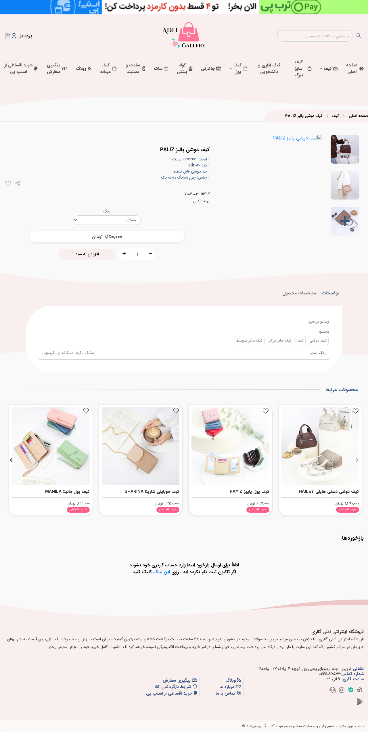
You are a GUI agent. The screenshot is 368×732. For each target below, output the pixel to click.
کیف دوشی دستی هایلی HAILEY (329, 491)
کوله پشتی (182, 68)
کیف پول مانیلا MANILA (67, 491)
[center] (358, 36)
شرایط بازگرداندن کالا (173, 687)
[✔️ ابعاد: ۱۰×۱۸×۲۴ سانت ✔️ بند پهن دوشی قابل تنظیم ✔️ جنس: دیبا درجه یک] (320, 445)
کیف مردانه (105, 68)
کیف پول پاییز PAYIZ (249, 491)
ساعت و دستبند (133, 68)
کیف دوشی (318, 341)
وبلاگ (81, 68)
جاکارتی (208, 68)
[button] (357, 460)
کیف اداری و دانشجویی (269, 68)
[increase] (124, 254)
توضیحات (330, 293)
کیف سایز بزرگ (298, 68)
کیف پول (237, 68)
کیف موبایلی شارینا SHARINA (151, 491)
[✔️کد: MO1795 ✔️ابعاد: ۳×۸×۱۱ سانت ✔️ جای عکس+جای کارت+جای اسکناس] (230, 445)
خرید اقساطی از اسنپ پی (18, 68)
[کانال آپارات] (360, 690)
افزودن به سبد (87, 254)
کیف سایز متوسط (249, 341)
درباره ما (227, 687)
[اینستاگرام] (342, 690)
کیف (328, 68)
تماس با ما (226, 693)
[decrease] (150, 254)
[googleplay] (362, 705)
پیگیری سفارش (53, 68)
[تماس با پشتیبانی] (332, 690)
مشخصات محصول (299, 293)
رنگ (106, 211)
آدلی (197, 201)
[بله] (351, 690)
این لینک (161, 572)
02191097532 (329, 674)
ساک (158, 68)
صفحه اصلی (351, 68)
